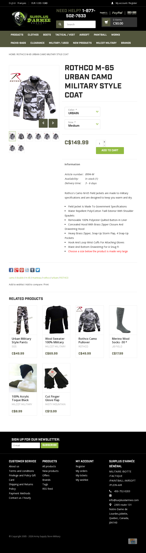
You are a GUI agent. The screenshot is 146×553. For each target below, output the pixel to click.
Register (80, 466)
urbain (55, 277)
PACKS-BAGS (18, 43)
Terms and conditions (21, 471)
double (20, 277)
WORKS (115, 34)
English (12, 3)
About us (14, 466)
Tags (45, 484)
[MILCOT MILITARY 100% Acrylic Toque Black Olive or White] (23, 378)
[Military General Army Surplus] (31, 19)
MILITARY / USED (59, 43)
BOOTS (47, 34)
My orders (81, 471)
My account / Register (126, 3)
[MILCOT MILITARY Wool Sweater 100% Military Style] (56, 320)
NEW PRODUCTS (82, 43)
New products (50, 471)
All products (49, 466)
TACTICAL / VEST (65, 34)
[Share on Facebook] (11, 270)
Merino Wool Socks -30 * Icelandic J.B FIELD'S (120, 340)
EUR (34, 3)
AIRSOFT (84, 34)
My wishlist (82, 479)
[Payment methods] (132, 541)
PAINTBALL (100, 34)
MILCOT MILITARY (106, 43)
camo (12, 277)
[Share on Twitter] (38, 270)
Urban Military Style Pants (21, 340)
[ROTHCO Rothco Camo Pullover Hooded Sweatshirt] (90, 320)
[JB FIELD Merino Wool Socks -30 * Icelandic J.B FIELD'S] (123, 320)
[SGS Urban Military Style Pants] (23, 320)
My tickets (81, 475)
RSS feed (47, 488)
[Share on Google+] (16, 270)
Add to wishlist (16, 284)
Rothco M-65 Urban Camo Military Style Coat (43, 54)
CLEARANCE (37, 43)
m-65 (28, 277)
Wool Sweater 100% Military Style (55, 340)
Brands (126, 43)
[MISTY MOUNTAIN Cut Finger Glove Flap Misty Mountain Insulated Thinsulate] (56, 378)
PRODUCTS (17, 34)
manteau (36, 277)
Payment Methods (19, 493)
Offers (45, 475)
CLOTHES (33, 34)
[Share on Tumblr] (32, 270)
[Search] (60, 24)
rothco (46, 277)
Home (12, 54)
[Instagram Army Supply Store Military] (131, 440)
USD (39, 3)
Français (22, 3)
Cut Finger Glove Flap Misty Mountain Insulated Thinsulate (56, 398)
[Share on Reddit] (27, 270)
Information (72, 164)
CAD (45, 3)
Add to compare (34, 284)
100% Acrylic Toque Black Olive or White (22, 398)
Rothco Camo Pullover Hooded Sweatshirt (88, 340)
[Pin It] (22, 270)
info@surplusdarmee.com (124, 500)
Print (46, 284)
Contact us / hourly (20, 497)
